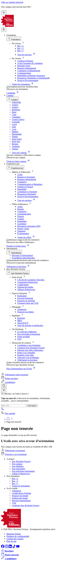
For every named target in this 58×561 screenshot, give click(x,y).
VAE (14, 503)
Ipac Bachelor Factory (21, 461)
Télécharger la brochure (27, 360)
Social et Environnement (27, 80)
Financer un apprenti (26, 301)
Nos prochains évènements (28, 334)
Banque (20, 209)
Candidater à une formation (28, 345)
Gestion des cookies (14, 539)
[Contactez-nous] (2, 409)
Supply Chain (23, 228)
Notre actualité (23, 336)
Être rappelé (10, 413)
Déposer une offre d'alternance (30, 350)
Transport (21, 231)
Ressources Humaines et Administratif (33, 78)
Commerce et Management (28, 70)
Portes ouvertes (11, 378)
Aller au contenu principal (12, 2)
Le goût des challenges (27, 332)
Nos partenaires (18, 469)
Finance (20, 216)
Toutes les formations (21, 486)
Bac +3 (20, 48)
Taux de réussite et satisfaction (30, 325)
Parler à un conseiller (26, 352)
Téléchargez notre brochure (16, 375)
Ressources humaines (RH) (28, 226)
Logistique (21, 224)
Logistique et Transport (27, 191)
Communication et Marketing (29, 184)
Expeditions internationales (23, 258)
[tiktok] (14, 547)
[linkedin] (10, 547)
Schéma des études (25, 287)
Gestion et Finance (25, 61)
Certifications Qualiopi (21, 493)
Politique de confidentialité (17, 536)
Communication (24, 73)
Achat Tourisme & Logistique (30, 63)
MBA (19, 320)
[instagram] (7, 547)
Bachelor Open (23, 66)
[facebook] (3, 547)
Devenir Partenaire (25, 298)
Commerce (22, 182)
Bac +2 (20, 46)
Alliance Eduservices (26, 289)
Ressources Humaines (26, 194)
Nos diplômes (18, 466)
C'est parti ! (32, 406)
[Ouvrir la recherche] (3, 386)
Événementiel (23, 233)
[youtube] (17, 547)
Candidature (10, 382)
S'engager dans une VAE (28, 303)
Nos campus (17, 464)
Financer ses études (25, 312)
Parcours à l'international (22, 255)
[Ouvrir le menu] (3, 29)
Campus (9, 95)
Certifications (23, 284)
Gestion (20, 219)
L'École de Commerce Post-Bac (31, 280)
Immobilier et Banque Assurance (31, 75)
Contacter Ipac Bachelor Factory (31, 348)
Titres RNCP (22, 323)
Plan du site (11, 541)
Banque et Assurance (26, 177)
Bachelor (21, 318)
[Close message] (3, 12)
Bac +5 (20, 51)
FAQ (19, 339)
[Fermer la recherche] (3, 390)
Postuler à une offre (25, 355)
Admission (21, 309)
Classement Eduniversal (27, 282)
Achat (19, 174)
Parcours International (21, 500)
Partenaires (22, 296)
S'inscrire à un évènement (28, 357)
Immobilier (22, 189)
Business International (26, 68)
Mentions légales (13, 534)
